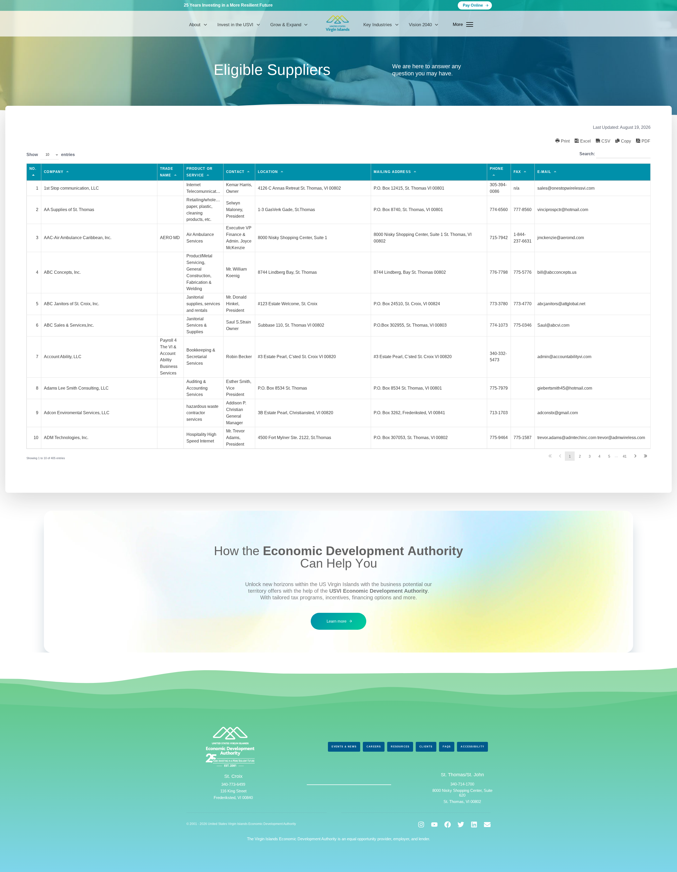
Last (645, 456)
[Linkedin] (474, 824)
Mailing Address (392, 172)
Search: (587, 154)
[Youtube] (434, 824)
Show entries (50, 154)
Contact (235, 172)
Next (635, 456)
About (194, 24)
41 (624, 456)
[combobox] (49, 154)
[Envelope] (487, 824)
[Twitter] (461, 824)
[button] (562, 141)
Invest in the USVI (235, 24)
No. (32, 169)
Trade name (166, 172)
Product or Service (199, 172)
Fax (517, 172)
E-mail (544, 172)
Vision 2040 (420, 24)
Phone (497, 169)
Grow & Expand (285, 24)
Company (53, 172)
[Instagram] (421, 824)
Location (268, 172)
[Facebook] (447, 824)
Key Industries (377, 24)
